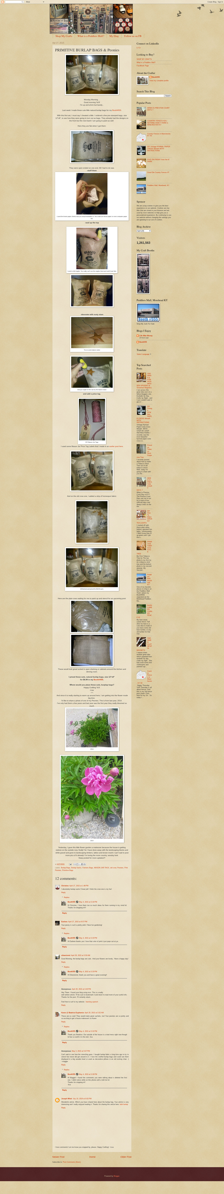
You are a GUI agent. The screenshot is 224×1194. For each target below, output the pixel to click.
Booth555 (71, 902)
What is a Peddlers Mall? (91, 36)
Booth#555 (116, 110)
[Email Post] (70, 864)
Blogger (116, 1176)
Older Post (125, 1157)
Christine (65, 886)
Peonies (120, 868)
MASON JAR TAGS (101, 868)
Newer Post (58, 1157)
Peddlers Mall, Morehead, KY (158, 185)
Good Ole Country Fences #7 (158, 172)
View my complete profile (159, 81)
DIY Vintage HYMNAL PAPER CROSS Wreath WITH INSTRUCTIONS (158, 149)
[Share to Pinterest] (84, 864)
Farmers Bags (87, 868)
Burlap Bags (65, 868)
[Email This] (75, 864)
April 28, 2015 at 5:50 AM (80, 955)
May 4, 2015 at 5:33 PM (88, 938)
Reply (63, 892)
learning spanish (92, 1002)
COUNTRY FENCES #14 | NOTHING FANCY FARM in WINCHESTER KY (157, 123)
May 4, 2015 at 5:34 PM (88, 902)
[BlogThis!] (77, 864)
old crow (113, 868)
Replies (66, 897)
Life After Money (145, 336)
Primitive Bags (67, 870)
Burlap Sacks (76, 868)
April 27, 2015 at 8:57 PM (77, 922)
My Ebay (114, 36)
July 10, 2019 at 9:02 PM (82, 1099)
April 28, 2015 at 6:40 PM (81, 989)
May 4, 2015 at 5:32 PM (88, 1031)
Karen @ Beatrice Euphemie (72, 1013)
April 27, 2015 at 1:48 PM (78, 886)
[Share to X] (79, 864)
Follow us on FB (132, 36)
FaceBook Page (143, 66)
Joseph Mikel (66, 1099)
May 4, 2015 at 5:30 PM (88, 1074)
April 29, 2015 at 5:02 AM (94, 1013)
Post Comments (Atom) (72, 1162)
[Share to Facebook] (82, 864)
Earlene (64, 922)
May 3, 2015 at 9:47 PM (81, 1051)
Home (92, 1157)
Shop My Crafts (63, 36)
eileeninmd (65, 955)
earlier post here (116, 446)
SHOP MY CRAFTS (144, 59)
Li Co (139, 48)
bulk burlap (124, 1104)
